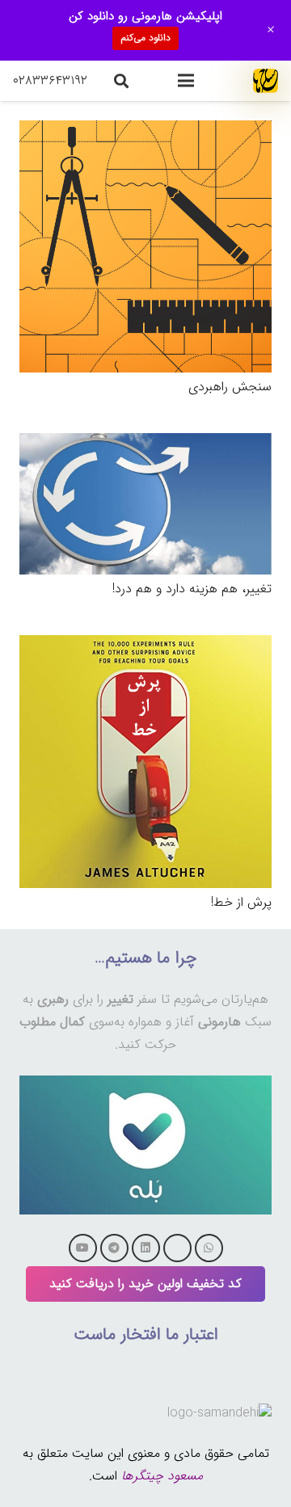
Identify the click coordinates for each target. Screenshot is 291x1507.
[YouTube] (83, 1248)
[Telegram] (114, 1248)
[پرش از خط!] (145, 646)
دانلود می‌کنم (145, 37)
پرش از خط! (241, 902)
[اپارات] (177, 1248)
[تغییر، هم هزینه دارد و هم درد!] (145, 444)
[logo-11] (265, 81)
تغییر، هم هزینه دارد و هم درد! (192, 589)
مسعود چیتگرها (162, 1476)
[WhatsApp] (209, 1248)
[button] (186, 81)
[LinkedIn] (146, 1248)
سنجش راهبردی (230, 387)
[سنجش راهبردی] (145, 131)
